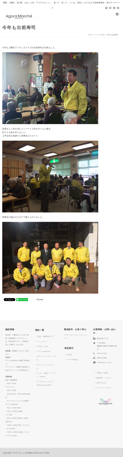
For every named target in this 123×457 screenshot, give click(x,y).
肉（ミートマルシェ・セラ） (46, 358)
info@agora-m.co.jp (104, 362)
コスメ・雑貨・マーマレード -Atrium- (46, 374)
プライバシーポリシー (104, 388)
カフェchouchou (44, 351)
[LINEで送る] (22, 299)
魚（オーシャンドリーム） (45, 366)
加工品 (69, 354)
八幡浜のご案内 (102, 373)
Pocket (40, 299)
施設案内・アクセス (103, 378)
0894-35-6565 (102, 353)
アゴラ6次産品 (72, 359)
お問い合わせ (101, 383)
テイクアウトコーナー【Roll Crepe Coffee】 (45, 383)
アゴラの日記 (100, 35)
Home (90, 35)
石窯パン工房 (43, 346)
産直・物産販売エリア (46, 336)
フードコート (43, 341)
